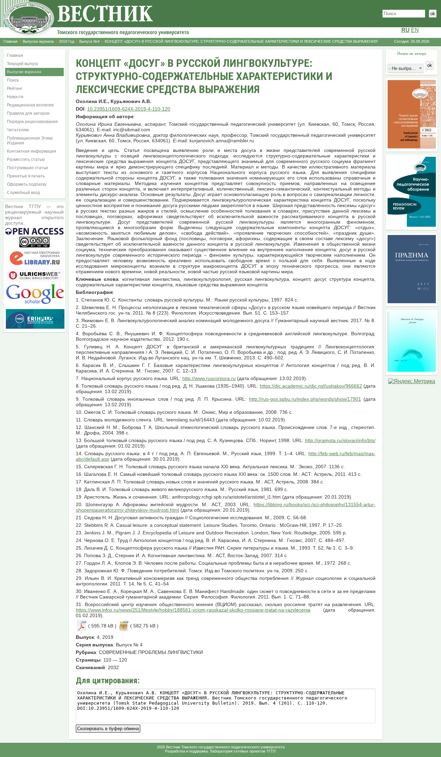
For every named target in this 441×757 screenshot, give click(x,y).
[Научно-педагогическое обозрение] (412, 225)
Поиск (13, 80)
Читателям (18, 129)
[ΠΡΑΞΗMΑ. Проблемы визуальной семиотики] (412, 301)
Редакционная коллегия (30, 105)
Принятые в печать (26, 176)
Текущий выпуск (22, 63)
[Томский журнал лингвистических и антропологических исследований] (412, 147)
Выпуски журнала (38, 41)
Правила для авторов (28, 113)
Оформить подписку (27, 184)
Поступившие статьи (27, 167)
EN (415, 30)
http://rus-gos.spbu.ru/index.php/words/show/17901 (305, 399)
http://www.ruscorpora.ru (209, 378)
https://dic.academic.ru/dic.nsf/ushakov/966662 (311, 386)
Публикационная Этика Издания (30, 140)
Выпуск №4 (89, 41)
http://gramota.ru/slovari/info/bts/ (340, 440)
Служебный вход (23, 192)
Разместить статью (26, 159)
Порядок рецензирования (32, 121)
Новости (15, 96)
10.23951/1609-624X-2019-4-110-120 (128, 109)
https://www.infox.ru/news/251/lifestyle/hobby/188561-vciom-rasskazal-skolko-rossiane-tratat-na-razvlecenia (193, 610)
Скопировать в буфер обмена (108, 728)
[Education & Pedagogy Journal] (412, 370)
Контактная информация (31, 151)
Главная (10, 41)
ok (432, 13)
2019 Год (66, 41)
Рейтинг (14, 88)
